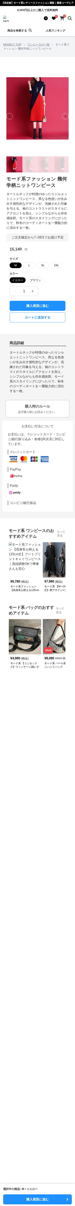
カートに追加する (37, 317)
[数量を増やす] (33, 291)
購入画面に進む (37, 305)
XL (43, 265)
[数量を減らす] (15, 291)
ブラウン (35, 280)
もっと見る (61, 533)
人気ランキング (55, 30)
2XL (56, 265)
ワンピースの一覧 (38, 44)
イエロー (17, 280)
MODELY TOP (12, 44)
